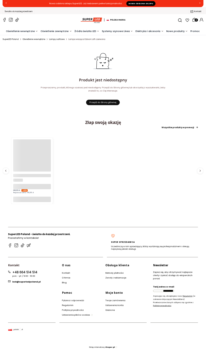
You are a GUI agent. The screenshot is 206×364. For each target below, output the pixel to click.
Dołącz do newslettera (168, 290)
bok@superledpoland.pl (26, 281)
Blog (64, 282)
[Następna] (200, 3)
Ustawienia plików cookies (76, 314)
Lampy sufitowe (57, 39)
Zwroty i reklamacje (115, 277)
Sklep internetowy (102, 347)
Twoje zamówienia (115, 300)
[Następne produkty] (200, 171)
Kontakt (197, 11)
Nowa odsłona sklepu (141, 3)
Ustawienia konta (114, 305)
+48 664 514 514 (24, 272)
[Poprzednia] (6, 3)
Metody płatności (114, 272)
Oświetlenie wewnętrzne (34, 39)
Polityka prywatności (73, 310)
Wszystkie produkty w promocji (178, 127)
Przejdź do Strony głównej (102, 102)
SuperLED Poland (11, 39)
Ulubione (110, 310)
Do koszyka (32, 199)
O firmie (66, 277)
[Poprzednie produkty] (6, 171)
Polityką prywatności (162, 305)
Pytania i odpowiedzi (73, 300)
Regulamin (67, 305)
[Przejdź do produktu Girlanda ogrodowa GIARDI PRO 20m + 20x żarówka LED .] (32, 158)
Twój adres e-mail (163, 286)
